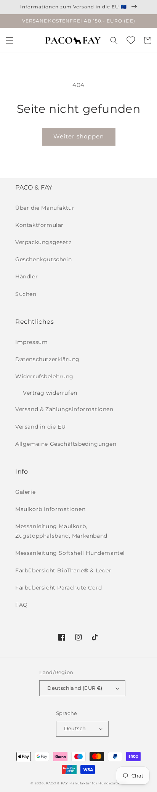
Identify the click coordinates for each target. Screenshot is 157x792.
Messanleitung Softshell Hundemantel (70, 552)
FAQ (21, 604)
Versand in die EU (40, 426)
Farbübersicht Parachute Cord (58, 587)
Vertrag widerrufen (50, 392)
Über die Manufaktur (44, 207)
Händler (26, 276)
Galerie (25, 491)
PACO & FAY (57, 783)
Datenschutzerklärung (47, 359)
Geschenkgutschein (43, 259)
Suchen (26, 294)
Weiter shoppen (78, 136)
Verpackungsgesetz (43, 242)
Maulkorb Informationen (50, 509)
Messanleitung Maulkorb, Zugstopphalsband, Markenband (61, 531)
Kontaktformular (39, 225)
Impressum (31, 342)
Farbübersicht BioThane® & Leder (63, 570)
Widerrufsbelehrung (44, 376)
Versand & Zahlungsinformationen (64, 409)
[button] (9, 40)
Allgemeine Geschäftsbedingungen (66, 443)
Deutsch (75, 728)
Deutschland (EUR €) (75, 688)
